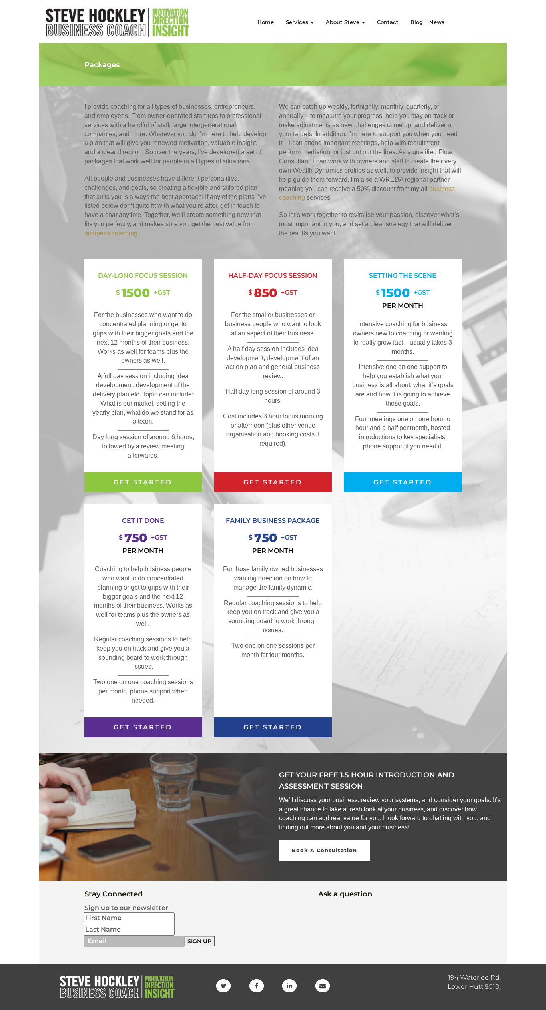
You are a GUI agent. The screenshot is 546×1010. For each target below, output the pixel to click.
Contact (388, 22)
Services (298, 22)
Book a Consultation (324, 850)
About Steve (343, 22)
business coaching (110, 233)
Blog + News (427, 22)
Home (265, 22)
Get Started (143, 482)
